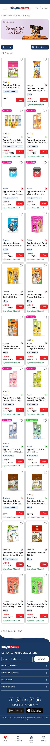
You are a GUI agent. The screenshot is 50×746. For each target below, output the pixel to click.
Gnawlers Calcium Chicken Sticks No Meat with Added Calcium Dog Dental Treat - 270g (12, 502)
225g (29, 559)
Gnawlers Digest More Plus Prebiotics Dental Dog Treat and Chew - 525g (13, 244)
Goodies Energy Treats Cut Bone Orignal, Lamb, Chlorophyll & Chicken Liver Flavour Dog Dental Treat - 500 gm (36, 296)
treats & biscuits (14, 15)
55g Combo (8, 146)
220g (5, 198)
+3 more (12, 92)
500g (29, 301)
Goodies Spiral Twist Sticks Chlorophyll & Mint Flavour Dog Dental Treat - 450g (37, 605)
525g (5, 249)
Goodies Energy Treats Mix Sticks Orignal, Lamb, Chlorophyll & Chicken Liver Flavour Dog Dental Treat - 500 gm (12, 347)
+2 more (12, 198)
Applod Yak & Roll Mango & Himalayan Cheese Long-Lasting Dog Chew (36, 347)
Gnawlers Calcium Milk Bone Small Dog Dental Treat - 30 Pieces (12, 86)
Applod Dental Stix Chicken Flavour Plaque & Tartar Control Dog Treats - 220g (37, 192)
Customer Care (8, 687)
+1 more (17, 146)
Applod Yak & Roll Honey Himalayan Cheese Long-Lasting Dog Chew (12, 399)
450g (29, 249)
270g (5, 92)
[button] (6, 8)
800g (29, 507)
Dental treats (26, 15)
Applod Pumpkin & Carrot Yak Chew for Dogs (37, 141)
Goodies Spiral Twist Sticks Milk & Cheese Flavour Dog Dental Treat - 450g (13, 296)
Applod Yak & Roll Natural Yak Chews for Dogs (36, 399)
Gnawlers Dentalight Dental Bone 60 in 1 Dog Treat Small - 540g (13, 554)
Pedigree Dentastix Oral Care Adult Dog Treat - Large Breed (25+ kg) (37, 89)
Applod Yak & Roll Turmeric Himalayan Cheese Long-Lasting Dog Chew (12, 450)
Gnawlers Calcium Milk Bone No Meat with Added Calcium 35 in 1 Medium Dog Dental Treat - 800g (37, 502)
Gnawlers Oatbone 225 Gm (36, 554)
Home (3, 15)
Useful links (7, 680)
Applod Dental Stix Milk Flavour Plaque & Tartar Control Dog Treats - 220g (13, 192)
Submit (41, 658)
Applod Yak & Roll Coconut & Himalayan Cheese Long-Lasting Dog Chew (36, 450)
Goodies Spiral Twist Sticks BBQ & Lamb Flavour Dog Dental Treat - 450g (13, 605)
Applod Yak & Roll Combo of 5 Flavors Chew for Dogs (12, 141)
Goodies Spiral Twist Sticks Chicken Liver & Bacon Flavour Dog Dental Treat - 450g (37, 244)
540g (5, 559)
